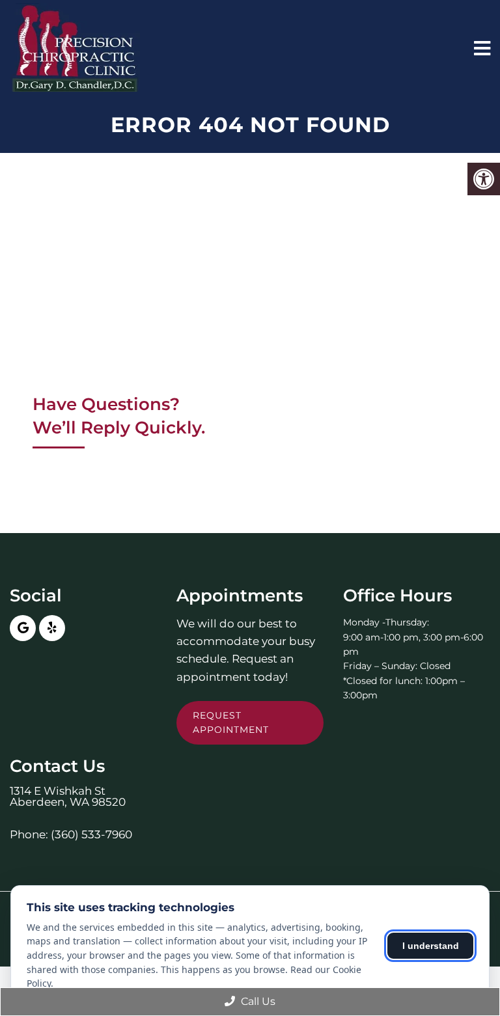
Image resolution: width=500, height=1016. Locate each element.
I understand (430, 945)
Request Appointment (231, 722)
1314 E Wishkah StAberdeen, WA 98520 (68, 797)
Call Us (256, 1001)
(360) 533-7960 (91, 834)
